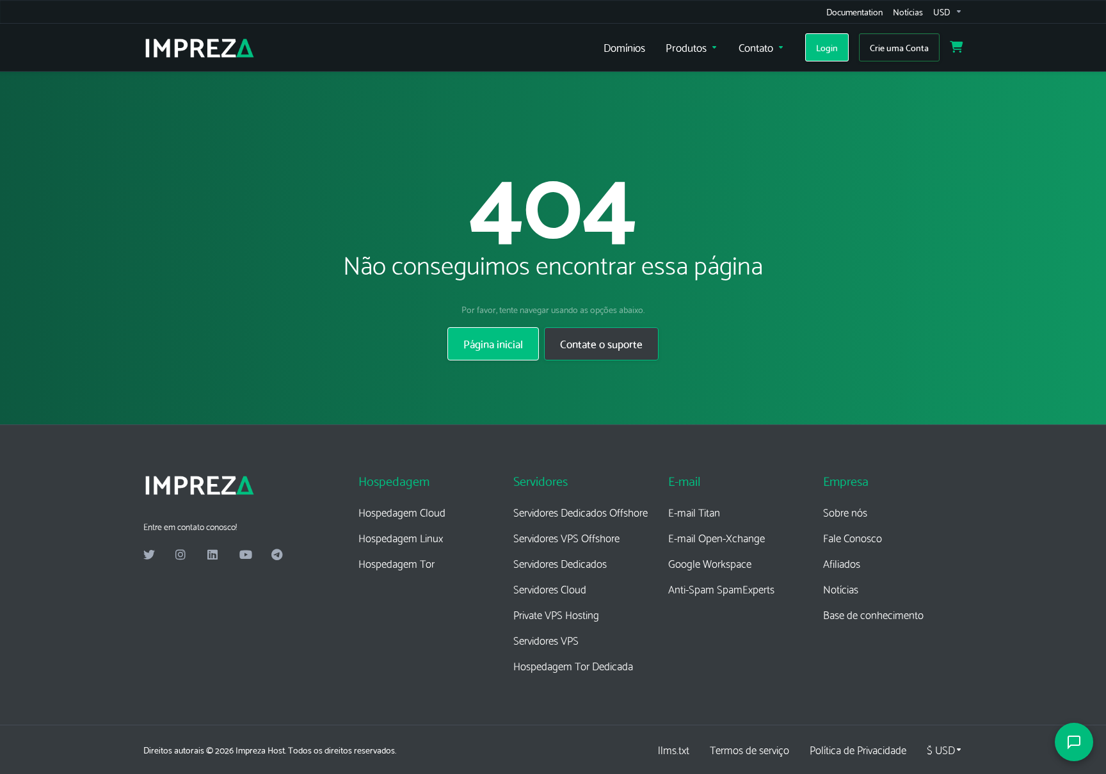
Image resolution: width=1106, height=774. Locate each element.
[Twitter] (149, 555)
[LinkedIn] (213, 555)
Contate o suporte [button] (601, 343)
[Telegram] (277, 555)
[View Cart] (956, 47)
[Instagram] (181, 555)
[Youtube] (245, 555)
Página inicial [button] (493, 343)
